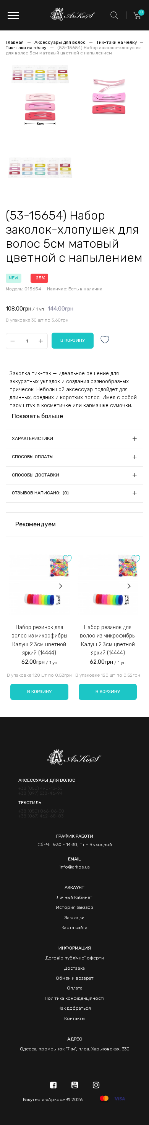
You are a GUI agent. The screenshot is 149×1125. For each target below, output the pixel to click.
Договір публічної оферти (74, 958)
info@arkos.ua (75, 867)
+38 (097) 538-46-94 (40, 793)
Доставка (74, 968)
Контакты (74, 1018)
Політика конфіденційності (74, 998)
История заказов (74, 907)
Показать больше (37, 416)
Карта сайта (74, 927)
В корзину (39, 691)
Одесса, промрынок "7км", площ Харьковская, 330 (75, 1049)
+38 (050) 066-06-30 (41, 811)
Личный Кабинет (74, 897)
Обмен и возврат (75, 978)
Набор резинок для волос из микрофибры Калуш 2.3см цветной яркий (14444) (39, 640)
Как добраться (74, 1008)
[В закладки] (105, 340)
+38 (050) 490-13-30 (40, 788)
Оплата (75, 988)
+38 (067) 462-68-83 (40, 816)
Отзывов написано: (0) (40, 493)
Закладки (74, 917)
